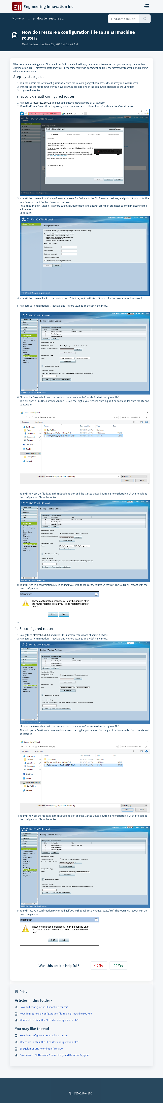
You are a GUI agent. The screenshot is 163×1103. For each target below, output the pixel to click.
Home (16, 18)
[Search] (145, 18)
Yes (120, 965)
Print (23, 991)
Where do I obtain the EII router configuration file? (49, 1020)
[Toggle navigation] (147, 6)
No (101, 965)
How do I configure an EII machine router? (44, 1007)
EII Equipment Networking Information (42, 1048)
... (29, 18)
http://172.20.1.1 (41, 635)
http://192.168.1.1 (42, 102)
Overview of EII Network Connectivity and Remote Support (54, 1055)
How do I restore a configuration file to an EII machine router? (56, 1013)
